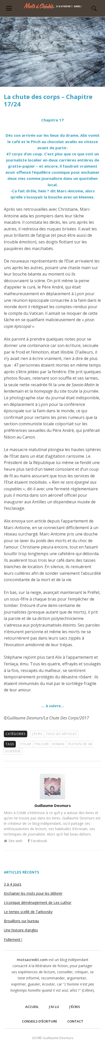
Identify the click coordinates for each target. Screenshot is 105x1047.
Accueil (32, 1006)
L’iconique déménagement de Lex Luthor (37, 902)
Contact (75, 1021)
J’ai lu (54, 1006)
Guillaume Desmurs (52, 805)
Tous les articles (61, 734)
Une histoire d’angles (21, 930)
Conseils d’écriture (39, 1021)
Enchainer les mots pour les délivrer (33, 893)
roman (58, 744)
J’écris (74, 1006)
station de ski (80, 744)
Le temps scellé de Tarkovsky (28, 911)
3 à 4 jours (12, 884)
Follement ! (13, 939)
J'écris (37, 734)
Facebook (39, 840)
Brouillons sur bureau (21, 920)
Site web (15, 840)
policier (42, 744)
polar (26, 744)
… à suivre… (52, 705)
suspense (13, 751)
